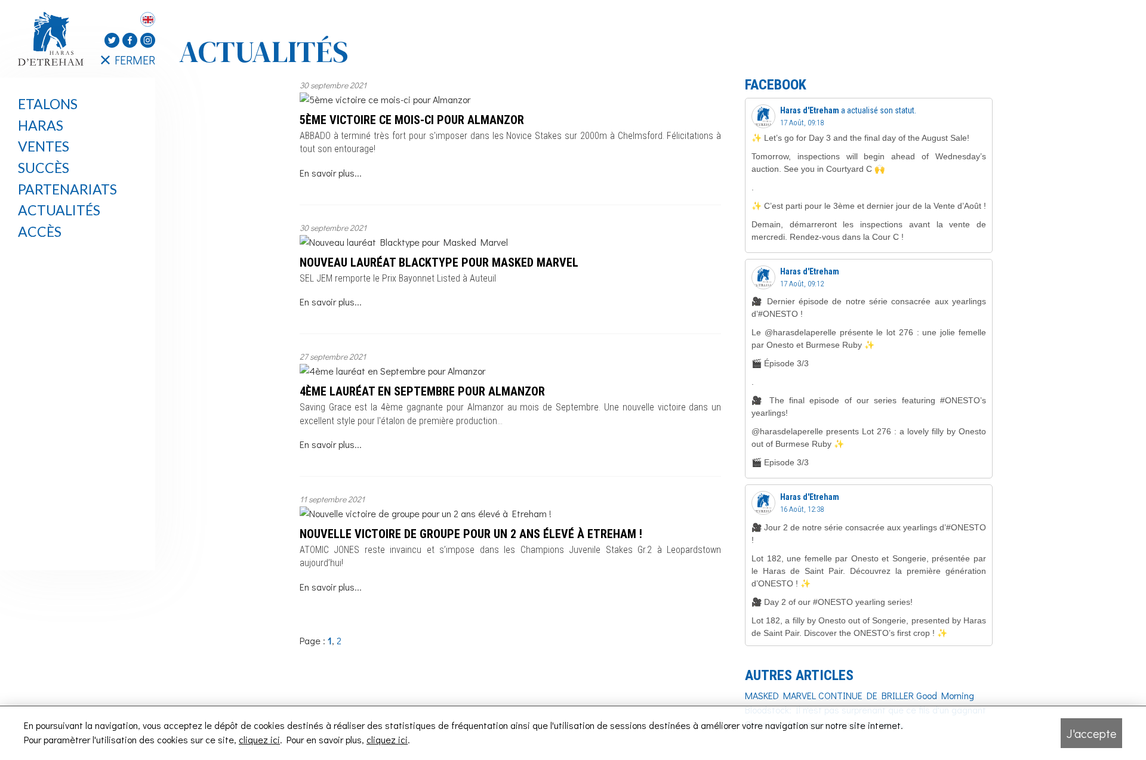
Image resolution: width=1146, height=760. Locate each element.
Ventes (43, 146)
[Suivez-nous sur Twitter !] (111, 40)
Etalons (48, 103)
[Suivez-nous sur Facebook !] (129, 40)
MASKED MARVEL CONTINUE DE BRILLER (829, 695)
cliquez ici (259, 739)
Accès (39, 231)
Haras (40, 125)
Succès (43, 167)
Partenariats (67, 189)
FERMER (135, 60)
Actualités (59, 210)
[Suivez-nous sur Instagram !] (147, 40)
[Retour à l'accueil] (54, 39)
